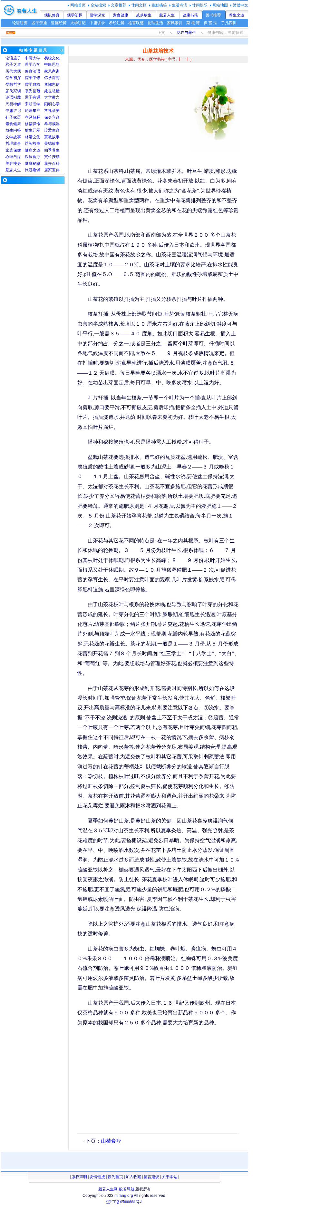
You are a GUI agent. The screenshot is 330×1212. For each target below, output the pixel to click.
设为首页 (115, 1177)
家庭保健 (13, 150)
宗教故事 (52, 137)
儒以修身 (52, 15)
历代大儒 (13, 71)
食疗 (36, 156)
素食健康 (120, 15)
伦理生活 (155, 23)
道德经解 (58, 23)
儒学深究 (97, 15)
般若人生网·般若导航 (116, 1189)
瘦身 (17, 163)
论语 (9, 58)
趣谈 (36, 170)
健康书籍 (190, 15)
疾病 (29, 156)
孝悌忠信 (52, 84)
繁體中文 (240, 5)
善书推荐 (213, 15)
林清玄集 (32, 137)
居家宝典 (52, 170)
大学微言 (52, 97)
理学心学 (32, 64)
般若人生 (167, 15)
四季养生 (52, 150)
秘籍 (36, 163)
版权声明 (79, 1177)
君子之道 (13, 64)
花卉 (48, 163)
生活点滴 (179, 5)
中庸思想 (52, 64)
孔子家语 (13, 117)
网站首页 (78, 5)
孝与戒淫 (52, 124)
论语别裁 (13, 97)
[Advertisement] (131, 116)
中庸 (29, 58)
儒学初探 (74, 15)
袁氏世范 (32, 91)
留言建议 (151, 1177)
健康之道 (32, 150)
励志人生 (13, 170)
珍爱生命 (52, 130)
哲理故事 (13, 143)
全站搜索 (98, 5)
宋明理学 (32, 104)
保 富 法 (210, 23)
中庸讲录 (97, 23)
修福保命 (32, 124)
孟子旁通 (39, 23)
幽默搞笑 (159, 5)
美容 (9, 163)
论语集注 (32, 110)
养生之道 (236, 15)
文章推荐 (118, 5)
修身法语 (32, 71)
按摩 (56, 156)
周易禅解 (13, 104)
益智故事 (32, 143)
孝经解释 (32, 117)
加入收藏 (133, 1177)
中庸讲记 (13, 110)
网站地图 (220, 5)
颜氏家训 (13, 91)
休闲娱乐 (200, 5)
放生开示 (32, 130)
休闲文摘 (139, 5)
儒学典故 (32, 84)
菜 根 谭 (193, 23)
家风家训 (174, 23)
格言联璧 (136, 23)
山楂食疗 (111, 1141)
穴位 (48, 156)
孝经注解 (116, 23)
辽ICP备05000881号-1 (124, 1202)
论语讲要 (20, 23)
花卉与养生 (186, 32)
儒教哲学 (13, 84)
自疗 (17, 156)
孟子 (17, 58)
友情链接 (97, 1177)
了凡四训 (229, 23)
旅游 (29, 170)
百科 (56, 163)
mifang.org (123, 1195)
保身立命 (52, 117)
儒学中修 (32, 77)
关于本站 (169, 1177)
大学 (36, 58)
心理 (9, 156)
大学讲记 (78, 23)
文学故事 (13, 137)
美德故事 (52, 143)
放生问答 (13, 130)
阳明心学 (52, 104)
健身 (29, 163)
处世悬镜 (52, 91)
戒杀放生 (143, 15)
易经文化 (52, 58)
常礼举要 (52, 110)
